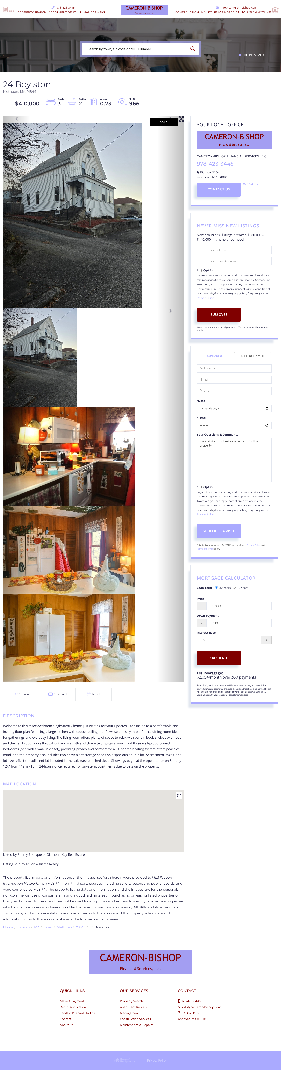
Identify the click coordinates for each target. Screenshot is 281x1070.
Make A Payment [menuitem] (72, 1001)
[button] (193, 49)
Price (200, 599)
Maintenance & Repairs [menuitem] (136, 1025)
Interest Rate (206, 633)
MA (37, 927)
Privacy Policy (205, 298)
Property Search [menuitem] (31, 12)
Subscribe (219, 314)
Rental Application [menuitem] (73, 1007)
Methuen (64, 927)
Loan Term (204, 588)
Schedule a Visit (252, 356)
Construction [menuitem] (187, 12)
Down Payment (208, 616)
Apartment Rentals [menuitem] (65, 12)
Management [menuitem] (94, 12)
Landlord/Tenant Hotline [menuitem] (77, 1013)
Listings (23, 927)
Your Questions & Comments (217, 435)
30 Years (225, 588)
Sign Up (260, 55)
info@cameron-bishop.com (239, 8)
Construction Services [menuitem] (135, 1019)
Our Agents (250, 184)
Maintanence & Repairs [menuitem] (220, 12)
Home (8, 927)
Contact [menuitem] (65, 1019)
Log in (247, 55)
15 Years (242, 588)
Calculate (219, 658)
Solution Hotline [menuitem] (256, 12)
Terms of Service (205, 548)
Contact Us (219, 189)
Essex (48, 927)
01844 (81, 927)
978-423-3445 (66, 8)
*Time (201, 418)
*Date (201, 401)
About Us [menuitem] (66, 1025)
